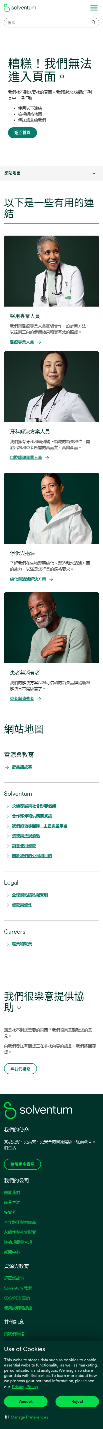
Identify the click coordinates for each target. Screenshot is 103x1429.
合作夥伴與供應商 (20, 1222)
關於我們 (12, 1192)
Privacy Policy (25, 1387)
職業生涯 (12, 1202)
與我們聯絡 (14, 1334)
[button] (26, 1417)
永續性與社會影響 (20, 1232)
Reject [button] (77, 1401)
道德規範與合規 (18, 1242)
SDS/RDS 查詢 (17, 1298)
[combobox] (51, 22)
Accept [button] (25, 1401)
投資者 (10, 1212)
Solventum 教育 (18, 1288)
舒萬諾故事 (14, 1278)
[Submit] (94, 22)
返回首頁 (22, 132)
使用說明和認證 (18, 1308)
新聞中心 (12, 1252)
